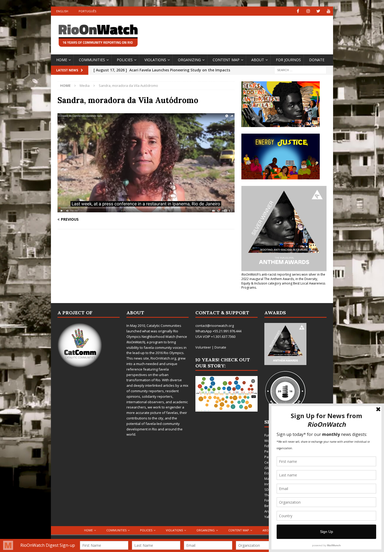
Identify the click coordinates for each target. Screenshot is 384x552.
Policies (125, 59)
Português (87, 11)
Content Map (226, 59)
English (62, 11)
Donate (316, 59)
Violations (155, 59)
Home (61, 59)
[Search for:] (300, 69)
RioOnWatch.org (163, 358)
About (257, 59)
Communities (92, 59)
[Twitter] (318, 11)
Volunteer (203, 347)
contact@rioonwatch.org (214, 325)
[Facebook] (297, 11)
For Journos (288, 59)
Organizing (189, 59)
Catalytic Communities (164, 325)
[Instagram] (308, 11)
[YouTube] (328, 11)
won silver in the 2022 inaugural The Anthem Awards (283, 276)
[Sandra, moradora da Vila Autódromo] (146, 209)
